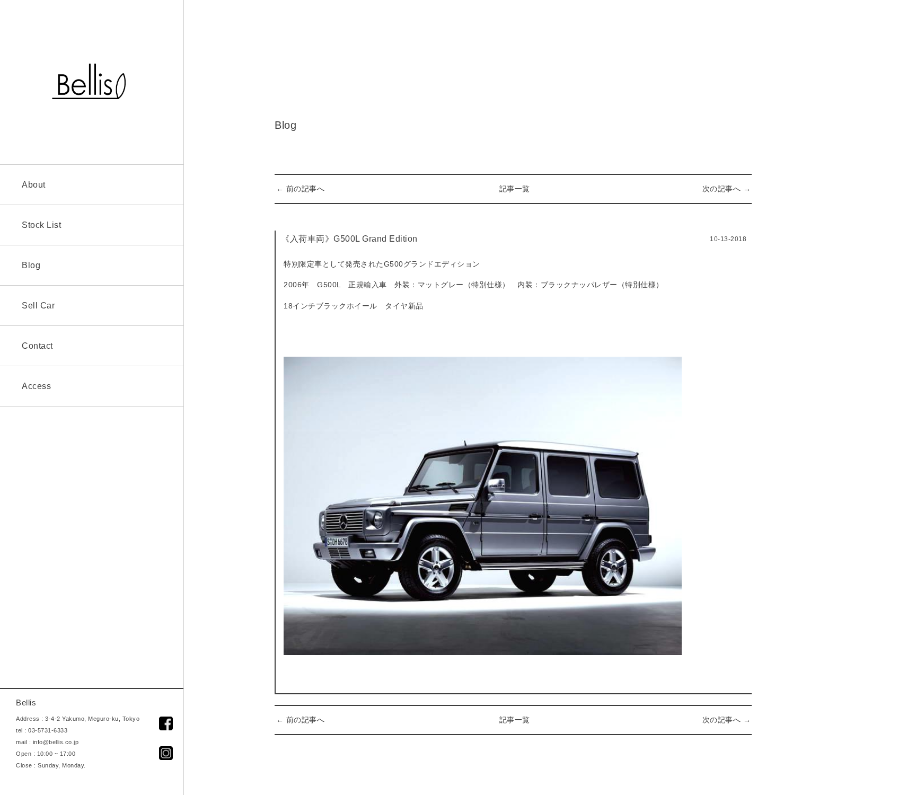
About (34, 184)
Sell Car (38, 305)
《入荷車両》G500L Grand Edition (349, 238)
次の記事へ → (726, 188)
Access (36, 386)
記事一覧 (514, 188)
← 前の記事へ (300, 188)
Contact (37, 345)
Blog (31, 265)
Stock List (41, 224)
